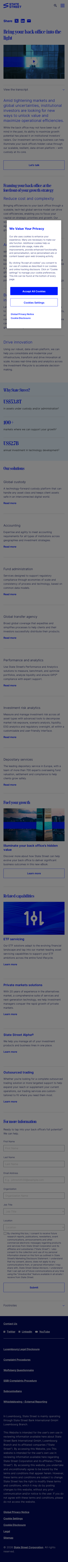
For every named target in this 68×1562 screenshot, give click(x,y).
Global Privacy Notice (22, 314)
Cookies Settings (34, 302)
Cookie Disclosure (21, 318)
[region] (34, 274)
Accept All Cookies (34, 291)
